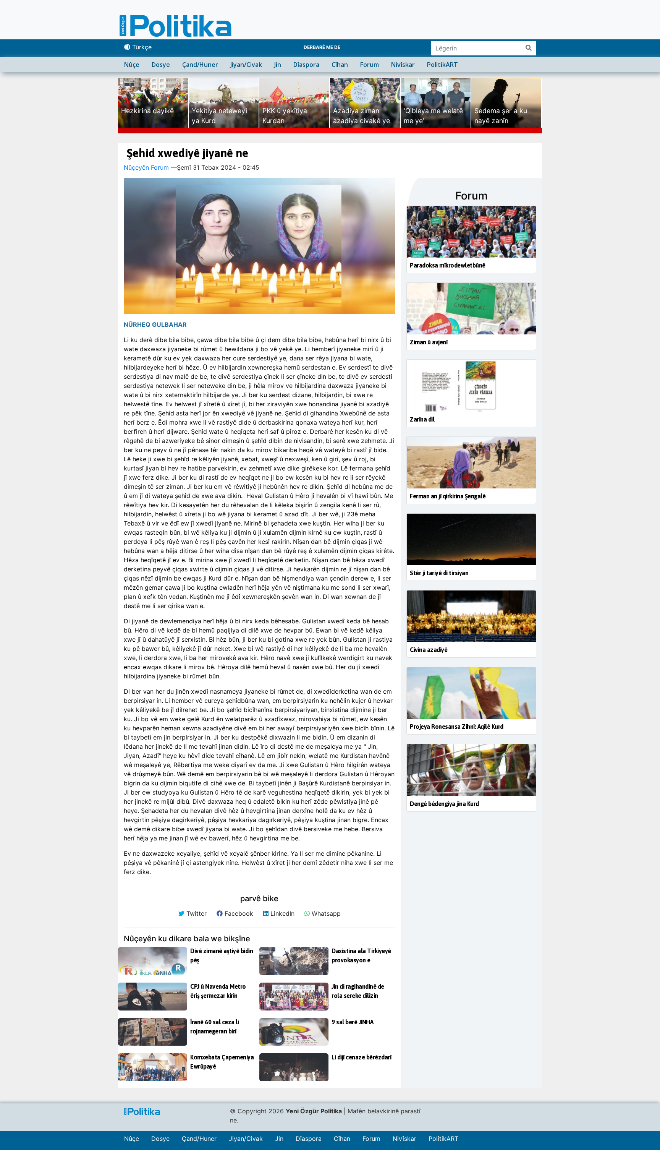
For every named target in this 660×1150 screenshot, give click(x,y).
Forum (369, 64)
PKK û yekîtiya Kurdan (284, 116)
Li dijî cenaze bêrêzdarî (361, 1057)
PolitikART (442, 64)
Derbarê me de (322, 47)
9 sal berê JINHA (352, 1022)
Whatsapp (325, 913)
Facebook (238, 913)
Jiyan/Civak (246, 64)
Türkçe (141, 47)
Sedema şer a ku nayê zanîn (500, 116)
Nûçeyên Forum (146, 167)
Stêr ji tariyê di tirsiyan (439, 572)
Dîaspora (306, 64)
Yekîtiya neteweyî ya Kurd (219, 116)
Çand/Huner (200, 64)
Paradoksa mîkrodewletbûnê (447, 265)
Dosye (161, 64)
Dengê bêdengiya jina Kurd (444, 803)
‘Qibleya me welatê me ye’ (433, 116)
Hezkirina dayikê (147, 111)
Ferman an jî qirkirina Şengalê (447, 496)
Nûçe (131, 64)
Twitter (195, 913)
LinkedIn (281, 913)
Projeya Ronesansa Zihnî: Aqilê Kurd (456, 726)
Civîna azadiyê (428, 649)
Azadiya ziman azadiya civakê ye (361, 116)
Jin (277, 64)
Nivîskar (403, 64)
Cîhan (340, 64)
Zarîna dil (422, 419)
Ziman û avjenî (428, 342)
